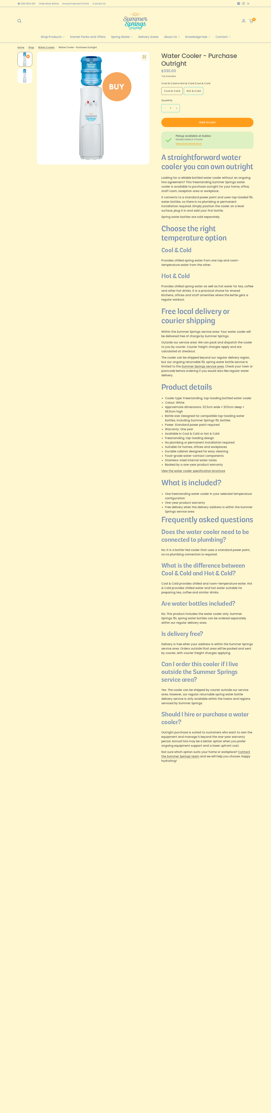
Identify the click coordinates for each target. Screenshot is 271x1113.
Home (21, 47)
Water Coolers (46, 47)
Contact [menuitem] (222, 37)
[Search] (20, 21)
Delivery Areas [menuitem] (148, 37)
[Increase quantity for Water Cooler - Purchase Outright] (177, 108)
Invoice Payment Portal (75, 3)
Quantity (167, 100)
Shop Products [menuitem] (51, 37)
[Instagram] (243, 3)
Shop (31, 47)
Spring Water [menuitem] (120, 37)
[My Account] (243, 21)
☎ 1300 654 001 (26, 3)
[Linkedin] (248, 3)
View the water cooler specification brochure (193, 471)
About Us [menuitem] (170, 37)
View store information (189, 144)
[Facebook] (238, 3)
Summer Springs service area (203, 366)
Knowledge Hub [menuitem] (196, 37)
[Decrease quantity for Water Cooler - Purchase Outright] (164, 108)
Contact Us (99, 3)
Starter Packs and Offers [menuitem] (88, 37)
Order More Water (49, 3)
